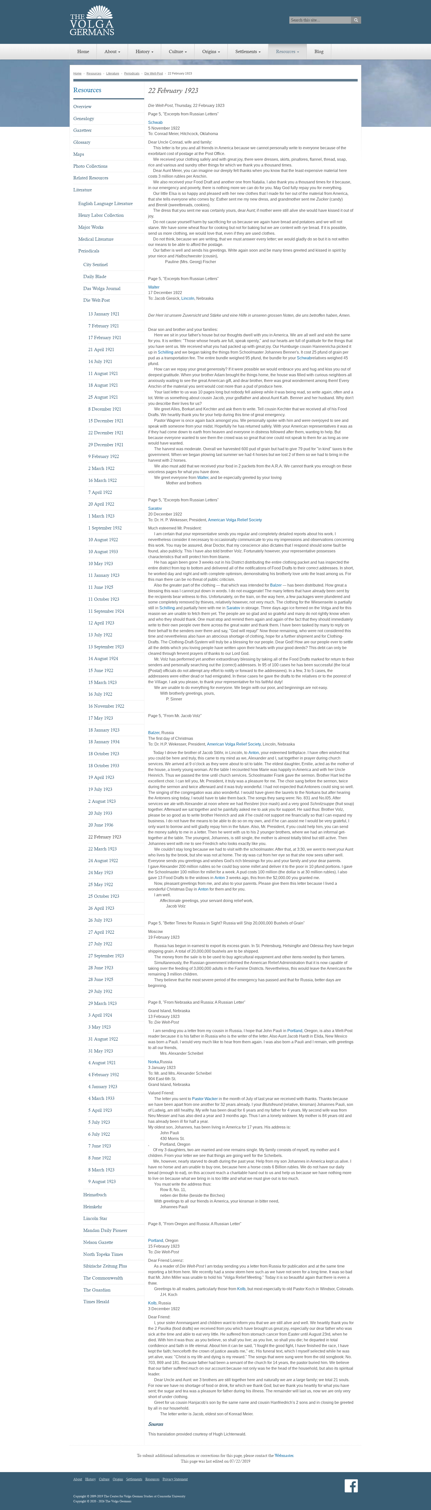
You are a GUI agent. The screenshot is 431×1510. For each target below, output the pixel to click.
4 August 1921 (102, 1062)
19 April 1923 (101, 777)
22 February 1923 (104, 836)
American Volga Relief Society (235, 520)
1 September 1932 (105, 527)
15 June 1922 (100, 670)
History (143, 51)
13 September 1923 (106, 646)
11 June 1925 (100, 587)
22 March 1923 (102, 848)
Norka (153, 1062)
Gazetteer (82, 130)
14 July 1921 (100, 361)
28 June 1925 (100, 979)
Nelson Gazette (98, 1242)
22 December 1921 (105, 432)
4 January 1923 (102, 1086)
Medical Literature (95, 239)
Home (83, 51)
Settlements (246, 51)
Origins (209, 51)
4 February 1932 (103, 1074)
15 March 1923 (102, 682)
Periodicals (131, 73)
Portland (294, 1031)
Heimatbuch (95, 1194)
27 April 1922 (101, 932)
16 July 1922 (100, 694)
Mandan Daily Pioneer (105, 1230)
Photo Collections (90, 166)
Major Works (91, 227)
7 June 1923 (99, 1145)
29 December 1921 (105, 444)
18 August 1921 (103, 385)
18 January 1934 (103, 741)
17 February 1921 (104, 337)
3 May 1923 (99, 1027)
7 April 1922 (100, 492)
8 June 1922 (99, 1157)
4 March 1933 (101, 1098)
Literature (112, 73)
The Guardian (96, 1289)
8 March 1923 (101, 1169)
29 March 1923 (102, 1003)
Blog (319, 51)
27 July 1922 (100, 943)
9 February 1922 (103, 456)
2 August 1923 (102, 801)
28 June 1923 (100, 967)
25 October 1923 (103, 896)
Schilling (165, 352)
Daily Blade (94, 276)
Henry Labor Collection (101, 215)
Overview (82, 106)
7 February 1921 (103, 325)
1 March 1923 (101, 516)
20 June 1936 (100, 825)
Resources (286, 51)
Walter (153, 287)
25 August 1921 (103, 397)
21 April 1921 (101, 349)
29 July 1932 (100, 991)
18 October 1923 (103, 753)
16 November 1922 (106, 706)
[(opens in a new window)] (351, 1490)
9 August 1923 (102, 1181)
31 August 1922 (103, 1039)
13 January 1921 (103, 313)
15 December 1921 (105, 420)
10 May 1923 (100, 563)
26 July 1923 (100, 920)
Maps (78, 154)
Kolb (241, 1289)
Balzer (276, 585)
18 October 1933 (103, 765)
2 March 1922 (101, 468)
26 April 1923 (101, 908)
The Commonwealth (103, 1278)
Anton (253, 753)
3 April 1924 (100, 1015)
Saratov (155, 508)
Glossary (81, 142)
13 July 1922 (100, 634)
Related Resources (90, 177)
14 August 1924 (103, 658)
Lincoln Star (95, 1218)
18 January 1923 (103, 730)
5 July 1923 (99, 1122)
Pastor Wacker (205, 1099)
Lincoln (187, 298)
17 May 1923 (100, 718)
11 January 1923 (103, 575)
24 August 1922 (103, 860)
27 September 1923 (106, 955)
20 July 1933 (100, 813)
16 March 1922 (102, 480)
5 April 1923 (100, 1110)
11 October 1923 (103, 599)
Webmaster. (284, 1455)
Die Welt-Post (153, 73)
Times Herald (96, 1301)
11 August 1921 (103, 373)
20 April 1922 (101, 504)
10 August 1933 (103, 551)
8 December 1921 (104, 409)
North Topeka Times (103, 1254)
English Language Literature (105, 203)
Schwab (155, 122)
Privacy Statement (175, 1479)
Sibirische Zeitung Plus (105, 1266)
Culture (176, 51)
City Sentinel (95, 264)
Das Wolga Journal (101, 288)
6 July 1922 (99, 1134)
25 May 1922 (100, 884)
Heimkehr (92, 1206)
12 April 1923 (101, 622)
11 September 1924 (106, 611)
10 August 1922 (103, 539)
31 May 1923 (100, 1051)
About (111, 51)
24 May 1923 (100, 872)
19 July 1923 (100, 789)
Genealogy (83, 118)
